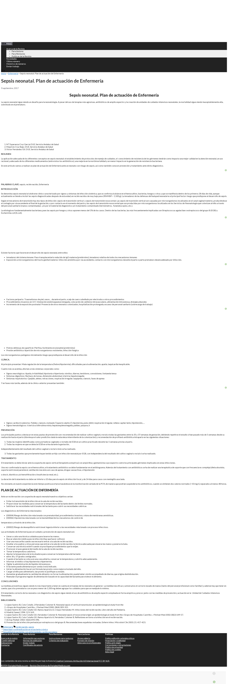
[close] (114, 673)
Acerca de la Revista (15, 48)
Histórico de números (16, 64)
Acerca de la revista (9, 638)
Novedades (11, 58)
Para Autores (17, 51)
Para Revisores (18, 53)
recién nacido (22, 627)
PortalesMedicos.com (18, 665)
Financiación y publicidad (115, 640)
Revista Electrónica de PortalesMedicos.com (50, 665)
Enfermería (13, 73)
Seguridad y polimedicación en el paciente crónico (25, 629)
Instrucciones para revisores (61, 638)
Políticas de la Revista (21, 56)
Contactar (5, 645)
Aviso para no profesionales (89, 643)
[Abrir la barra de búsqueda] (3, 71)
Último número (13, 61)
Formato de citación (85, 640)
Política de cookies (113, 649)
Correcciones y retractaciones (118, 645)
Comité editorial (8, 640)
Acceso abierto (83, 638)
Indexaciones (6, 643)
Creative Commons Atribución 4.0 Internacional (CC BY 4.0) (82, 661)
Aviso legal (109, 652)
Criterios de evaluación (58, 640)
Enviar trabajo (12, 66)
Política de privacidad (114, 647)
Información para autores (34, 638)
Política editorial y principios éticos (119, 638)
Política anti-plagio (113, 643)
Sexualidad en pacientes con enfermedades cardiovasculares (30, 632)
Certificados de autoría (32, 645)
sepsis (31, 627)
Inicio (3, 73)
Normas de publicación (32, 640)
